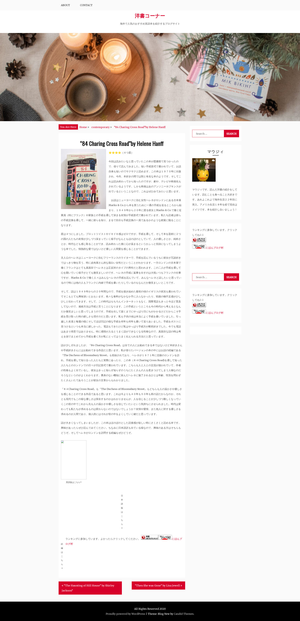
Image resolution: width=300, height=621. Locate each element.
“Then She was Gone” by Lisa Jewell (157, 585)
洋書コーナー (150, 15)
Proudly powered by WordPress (125, 613)
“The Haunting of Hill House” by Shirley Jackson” (88, 588)
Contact (86, 5)
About (65, 5)
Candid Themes (184, 613)
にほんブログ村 (214, 247)
